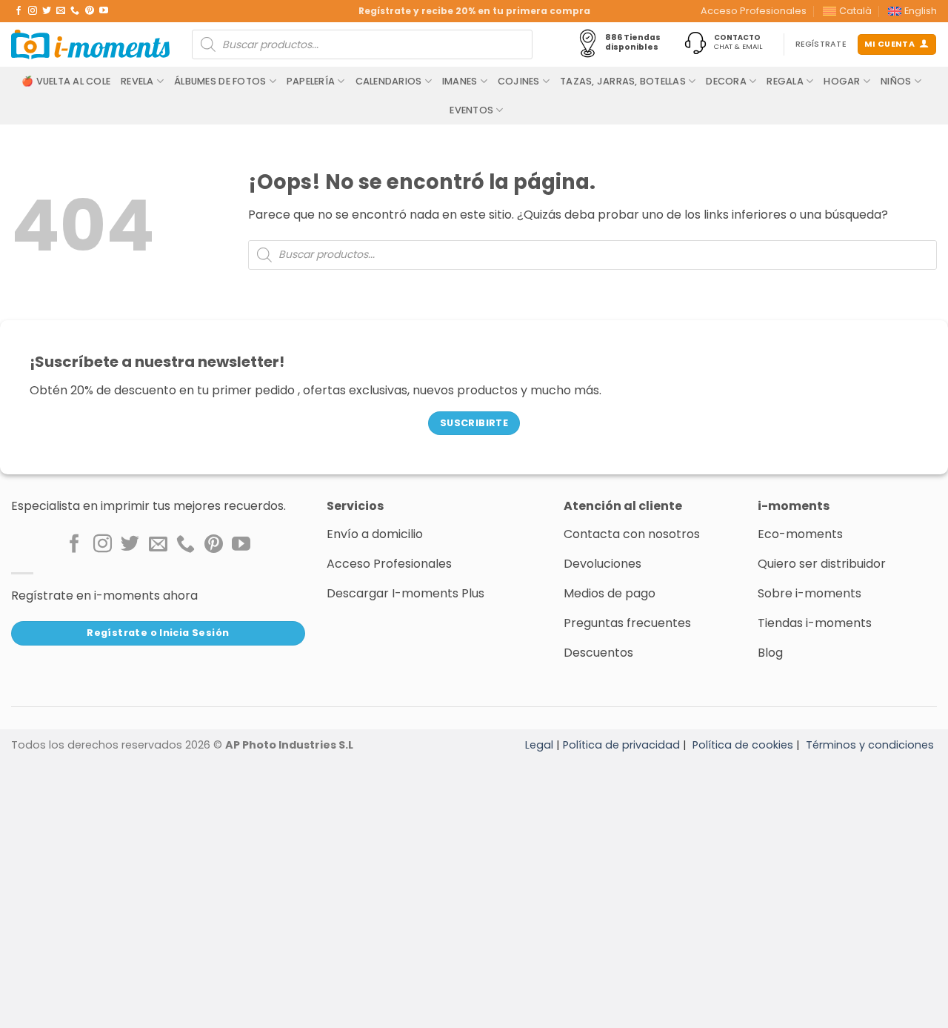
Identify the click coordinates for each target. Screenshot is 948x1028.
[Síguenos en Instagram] (32, 11)
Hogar (842, 81)
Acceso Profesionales (754, 10)
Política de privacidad (621, 744)
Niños (896, 81)
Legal (539, 744)
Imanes (460, 81)
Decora (726, 81)
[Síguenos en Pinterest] (89, 11)
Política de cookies (742, 744)
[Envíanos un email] (60, 11)
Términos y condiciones (870, 744)
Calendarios (389, 81)
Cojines (519, 81)
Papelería (311, 81)
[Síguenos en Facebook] (18, 11)
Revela (137, 81)
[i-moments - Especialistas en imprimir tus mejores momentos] (90, 44)
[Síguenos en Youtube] (103, 11)
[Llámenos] (74, 11)
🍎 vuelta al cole (65, 81)
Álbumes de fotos (220, 81)
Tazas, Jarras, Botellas (623, 81)
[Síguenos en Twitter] (46, 11)
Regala (785, 81)
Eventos (471, 110)
